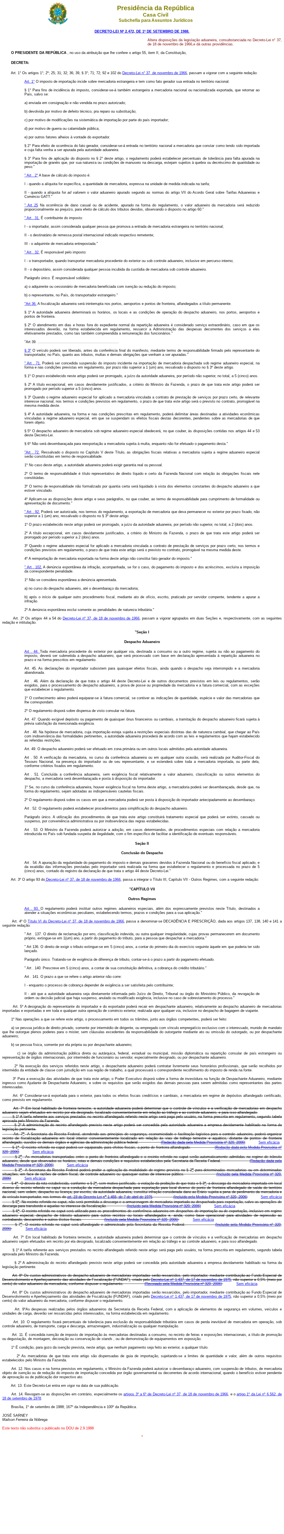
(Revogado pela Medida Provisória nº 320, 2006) (183, 1284)
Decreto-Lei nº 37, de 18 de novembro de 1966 (101, 618)
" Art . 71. (32, 363)
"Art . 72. (32, 452)
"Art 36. (30, 304)
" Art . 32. (32, 252)
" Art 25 (31, 205)
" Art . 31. (32, 218)
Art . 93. (32, 908)
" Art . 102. (33, 567)
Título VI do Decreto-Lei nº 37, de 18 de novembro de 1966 (76, 921)
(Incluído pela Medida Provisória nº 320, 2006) (210, 1197)
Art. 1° (29, 81)
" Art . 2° (31, 175)
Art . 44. (32, 651)
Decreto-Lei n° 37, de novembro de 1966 (154, 73)
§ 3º (27, 350)
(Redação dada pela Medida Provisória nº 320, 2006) (203, 1142)
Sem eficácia (269, 1142)
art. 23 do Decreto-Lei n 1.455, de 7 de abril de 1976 (109, 1197)
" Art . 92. (32, 512)
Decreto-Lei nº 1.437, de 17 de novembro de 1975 (191, 1280)
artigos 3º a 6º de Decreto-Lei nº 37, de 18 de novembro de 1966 (175, 1394)
